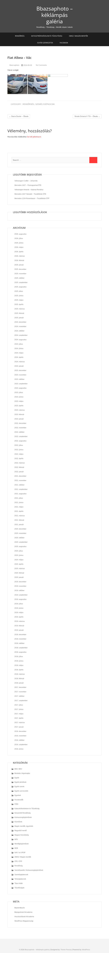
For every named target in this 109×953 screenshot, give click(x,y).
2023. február (19, 414)
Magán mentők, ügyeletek (23, 826)
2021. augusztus (20, 494)
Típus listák (18, 883)
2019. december (20, 582)
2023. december (20, 370)
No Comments (41, 65)
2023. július (18, 392)
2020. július (18, 551)
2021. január (19, 524)
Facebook (64, 43)
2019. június (18, 608)
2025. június (18, 296)
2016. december (20, 731)
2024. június (18, 348)
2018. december (20, 634)
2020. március (19, 568)
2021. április (18, 511)
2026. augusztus (20, 234)
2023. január (19, 419)
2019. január (19, 630)
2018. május (18, 665)
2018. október (19, 643)
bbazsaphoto (14, 65)
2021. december (20, 476)
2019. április (18, 617)
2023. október (19, 379)
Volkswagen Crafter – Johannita (25, 181)
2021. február (19, 520)
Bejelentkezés (19, 908)
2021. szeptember (21, 489)
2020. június (18, 555)
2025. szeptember (21, 282)
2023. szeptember (21, 384)
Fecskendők (18, 800)
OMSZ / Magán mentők (78, 36)
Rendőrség (19, 36)
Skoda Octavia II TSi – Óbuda (87, 116)
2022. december (20, 423)
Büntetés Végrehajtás (22, 773)
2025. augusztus (20, 287)
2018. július (18, 656)
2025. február (19, 313)
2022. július (18, 445)
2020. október (19, 538)
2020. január (19, 577)
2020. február (19, 573)
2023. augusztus (20, 388)
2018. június (18, 661)
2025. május (18, 300)
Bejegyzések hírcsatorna (23, 912)
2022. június (18, 450)
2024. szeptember (21, 335)
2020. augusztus (20, 546)
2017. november (20, 692)
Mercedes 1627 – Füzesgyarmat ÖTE (27, 185)
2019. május (18, 612)
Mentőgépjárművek (21, 844)
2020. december (20, 529)
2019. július (18, 604)
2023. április (18, 406)
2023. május (18, 401)
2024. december (20, 322)
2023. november (20, 375)
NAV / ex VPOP (19, 853)
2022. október (19, 432)
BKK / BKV (18, 769)
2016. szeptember (21, 744)
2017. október (19, 696)
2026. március (19, 256)
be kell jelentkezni (34, 137)
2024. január (19, 366)
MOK (16, 848)
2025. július (18, 291)
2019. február (19, 626)
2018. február (19, 678)
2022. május (18, 454)
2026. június (18, 243)
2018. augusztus (20, 652)
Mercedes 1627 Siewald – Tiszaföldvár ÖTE (30, 194)
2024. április (18, 357)
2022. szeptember (21, 436)
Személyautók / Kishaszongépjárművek (28, 870)
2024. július (18, 344)
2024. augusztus (20, 340)
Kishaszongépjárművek (23, 817)
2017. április (18, 718)
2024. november (20, 326)
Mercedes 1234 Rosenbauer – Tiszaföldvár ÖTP (31, 198)
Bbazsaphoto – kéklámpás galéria (54, 15)
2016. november (20, 736)
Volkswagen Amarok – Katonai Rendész (28, 190)
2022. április (18, 458)
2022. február (19, 467)
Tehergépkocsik (20, 879)
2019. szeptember (21, 595)
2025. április (18, 304)
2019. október (19, 590)
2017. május (18, 714)
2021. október (19, 485)
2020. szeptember (21, 542)
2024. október (19, 331)
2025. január (19, 318)
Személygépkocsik (45, 104)
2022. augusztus (20, 441)
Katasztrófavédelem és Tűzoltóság (46, 36)
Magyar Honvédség (21, 835)
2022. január (19, 472)
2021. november (20, 480)
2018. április (18, 670)
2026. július (18, 238)
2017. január (19, 727)
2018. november (20, 639)
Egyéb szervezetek (45, 43)
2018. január (19, 683)
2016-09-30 (27, 65)
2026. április (18, 252)
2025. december (20, 269)
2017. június (18, 709)
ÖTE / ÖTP (18, 861)
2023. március (19, 410)
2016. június (18, 749)
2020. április (18, 564)
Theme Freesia (65, 950)
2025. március (19, 309)
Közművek (18, 822)
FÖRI (16, 804)
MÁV (16, 839)
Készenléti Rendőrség (22, 813)
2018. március (19, 674)
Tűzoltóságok (19, 888)
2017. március (19, 722)
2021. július (18, 498)
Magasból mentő (20, 831)
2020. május (18, 560)
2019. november (20, 586)
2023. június (18, 397)
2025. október (19, 278)
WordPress (86, 950)
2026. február (19, 260)
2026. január (19, 265)
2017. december (20, 687)
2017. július (18, 705)
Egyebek (17, 795)
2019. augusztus (20, 599)
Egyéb (16, 778)
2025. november (20, 274)
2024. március (19, 362)
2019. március (19, 621)
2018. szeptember (21, 648)
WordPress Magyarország (23, 921)
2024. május (18, 353)
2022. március (19, 463)
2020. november (20, 533)
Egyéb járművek (20, 782)
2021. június (18, 502)
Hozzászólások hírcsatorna (24, 917)
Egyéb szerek (19, 786)
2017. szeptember (21, 700)
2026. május (18, 247)
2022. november (20, 428)
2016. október (19, 740)
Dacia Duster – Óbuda (18, 116)
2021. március (19, 516)
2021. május (18, 507)
